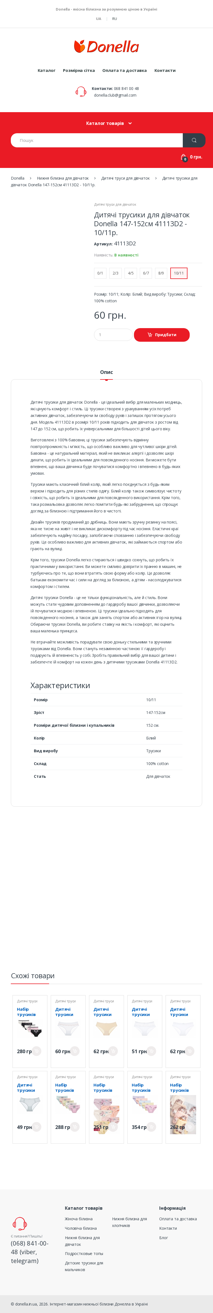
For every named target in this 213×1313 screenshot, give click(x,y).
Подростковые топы (84, 1253)
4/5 (131, 273)
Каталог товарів (105, 123)
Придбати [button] (165, 334)
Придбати (36, 1051)
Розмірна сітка (79, 70)
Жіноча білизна (79, 1218)
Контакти (165, 70)
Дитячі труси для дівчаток (115, 204)
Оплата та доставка (124, 70)
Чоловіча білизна (81, 1228)
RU (114, 18)
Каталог (46, 70)
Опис (106, 372)
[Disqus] (106, 891)
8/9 (161, 273)
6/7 (146, 273)
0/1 (100, 273)
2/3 (115, 273)
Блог (163, 1237)
